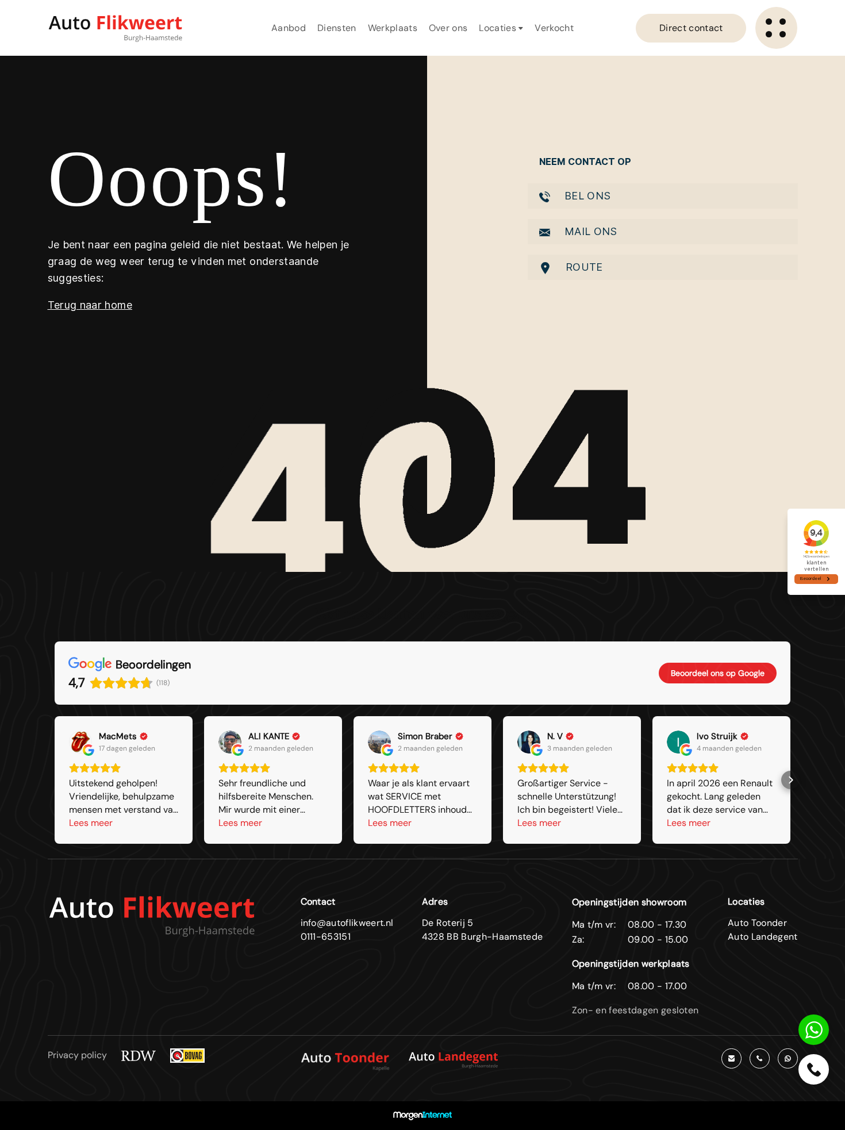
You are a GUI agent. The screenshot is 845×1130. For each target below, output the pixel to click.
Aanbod (288, 28)
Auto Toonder (757, 923)
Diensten (336, 28)
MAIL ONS (589, 231)
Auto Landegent (762, 937)
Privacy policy (77, 1055)
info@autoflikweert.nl (347, 923)
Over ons (448, 28)
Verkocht (554, 28)
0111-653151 (326, 937)
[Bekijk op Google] (80, 742)
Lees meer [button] (91, 823)
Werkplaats (392, 28)
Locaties (498, 28)
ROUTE (583, 267)
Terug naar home (90, 305)
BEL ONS (586, 196)
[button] (54, 780)
